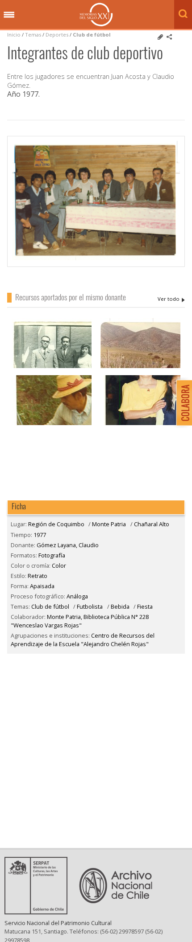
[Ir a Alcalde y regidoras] (52, 367)
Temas (33, 34)
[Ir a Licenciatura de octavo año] (140, 424)
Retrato (37, 576)
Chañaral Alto (151, 524)
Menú (9, 15)
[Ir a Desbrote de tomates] (140, 367)
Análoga (77, 596)
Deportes (57, 34)
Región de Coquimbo (56, 524)
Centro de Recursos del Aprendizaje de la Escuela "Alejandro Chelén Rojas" (82, 639)
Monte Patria (109, 524)
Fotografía (51, 555)
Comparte (169, 37)
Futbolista (90, 606)
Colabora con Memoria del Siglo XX (182, 402)
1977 (39, 535)
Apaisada (42, 586)
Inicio (14, 34)
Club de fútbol (92, 34)
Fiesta (145, 606)
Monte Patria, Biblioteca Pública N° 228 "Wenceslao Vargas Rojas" (80, 621)
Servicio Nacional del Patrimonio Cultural (58, 923)
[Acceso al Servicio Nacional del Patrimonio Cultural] (38, 912)
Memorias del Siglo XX (96, 14)
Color (59, 565)
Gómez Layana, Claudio (171, 299)
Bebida (120, 606)
